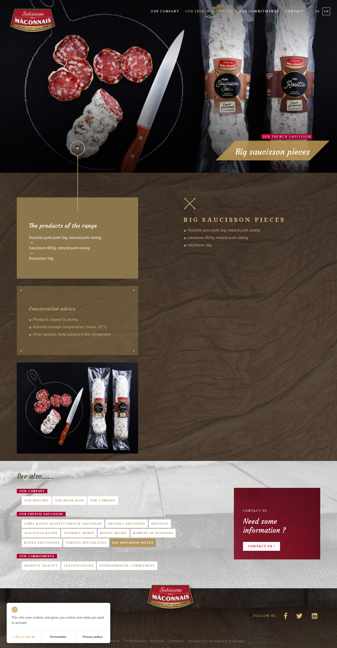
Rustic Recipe (113, 533)
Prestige (160, 523)
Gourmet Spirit (79, 533)
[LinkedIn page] (313, 617)
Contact (294, 11)
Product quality (41, 565)
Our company (165, 11)
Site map (157, 641)
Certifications (79, 565)
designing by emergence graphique (216, 641)
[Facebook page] (284, 617)
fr (317, 11)
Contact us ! (261, 546)
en (326, 11)
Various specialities (86, 542)
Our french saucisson (209, 11)
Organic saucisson (126, 523)
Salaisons (176, 641)
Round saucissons (42, 542)
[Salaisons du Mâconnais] (32, 21)
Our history (36, 500)
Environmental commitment (127, 565)
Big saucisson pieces (132, 542)
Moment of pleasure (153, 533)
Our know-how (69, 500)
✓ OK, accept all (23, 637)
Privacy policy (135, 641)
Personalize (58, 637)
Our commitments (259, 11)
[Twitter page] (298, 617)
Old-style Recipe (41, 533)
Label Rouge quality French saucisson (63, 523)
